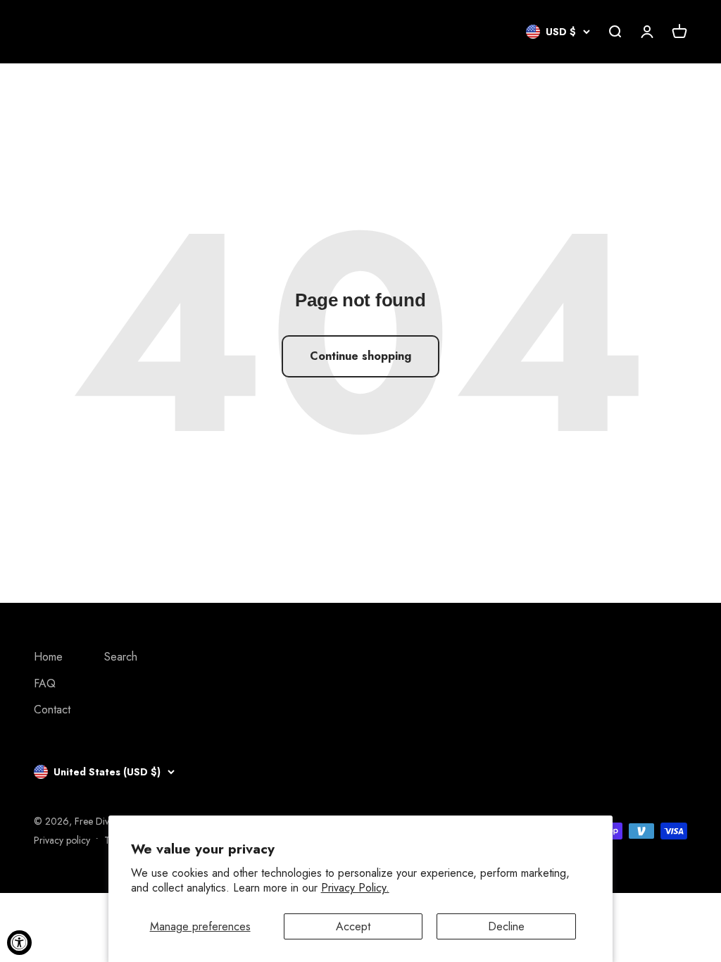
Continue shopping (360, 356)
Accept (353, 926)
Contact (52, 709)
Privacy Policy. (355, 888)
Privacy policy (62, 840)
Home (48, 657)
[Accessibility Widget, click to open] (19, 942)
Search (120, 657)
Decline (506, 926)
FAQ (45, 683)
